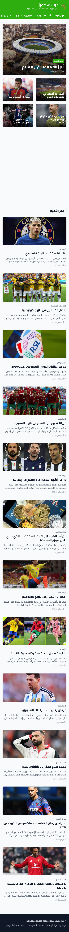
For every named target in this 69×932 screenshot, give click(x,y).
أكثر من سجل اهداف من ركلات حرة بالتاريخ (38, 653)
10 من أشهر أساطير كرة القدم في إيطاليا (39, 479)
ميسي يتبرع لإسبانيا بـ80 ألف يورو (44, 710)
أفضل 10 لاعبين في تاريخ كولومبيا (44, 310)
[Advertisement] (34, 167)
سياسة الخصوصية (36, 925)
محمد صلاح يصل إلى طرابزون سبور (44, 766)
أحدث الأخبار (44, 15)
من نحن (62, 925)
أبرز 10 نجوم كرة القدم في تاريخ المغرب (40, 423)
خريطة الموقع (12, 925)
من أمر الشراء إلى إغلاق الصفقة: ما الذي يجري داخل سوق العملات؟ (36, 538)
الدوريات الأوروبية (58, 306)
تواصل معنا (52, 925)
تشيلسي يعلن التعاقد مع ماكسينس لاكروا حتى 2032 (34, 825)
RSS (23, 925)
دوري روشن (61, 362)
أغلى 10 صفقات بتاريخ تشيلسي (45, 253)
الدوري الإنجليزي (24, 15)
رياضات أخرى (60, 532)
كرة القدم (62, 249)
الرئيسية (60, 15)
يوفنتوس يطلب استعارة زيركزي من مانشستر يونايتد (36, 885)
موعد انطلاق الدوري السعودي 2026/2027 (38, 366)
